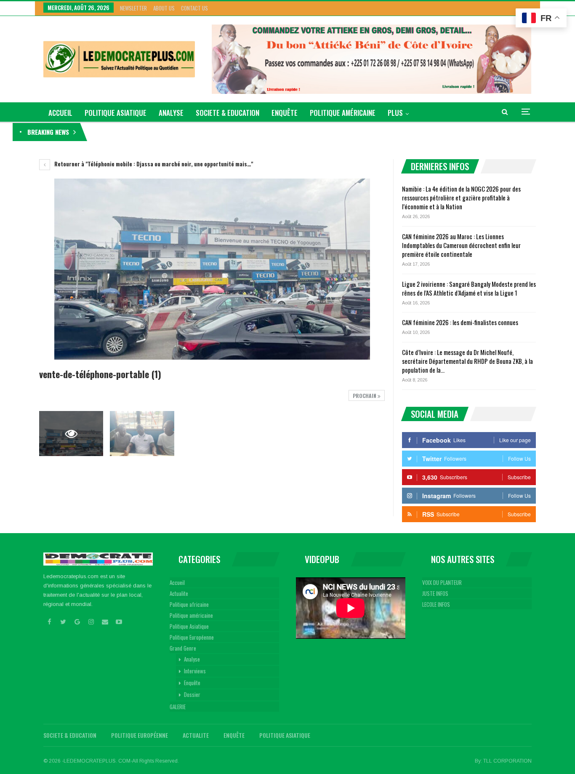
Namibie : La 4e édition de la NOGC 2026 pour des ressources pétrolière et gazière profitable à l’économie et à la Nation (227, 132)
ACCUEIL (60, 112)
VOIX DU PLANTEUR (442, 582)
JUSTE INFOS (435, 593)
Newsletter (133, 8)
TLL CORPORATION (507, 761)
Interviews (195, 671)
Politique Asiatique (115, 112)
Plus (395, 112)
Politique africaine (189, 604)
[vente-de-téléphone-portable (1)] (142, 433)
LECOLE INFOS (436, 604)
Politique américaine (342, 112)
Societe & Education (227, 112)
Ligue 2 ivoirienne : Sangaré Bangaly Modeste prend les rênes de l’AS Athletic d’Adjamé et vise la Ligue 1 (469, 288)
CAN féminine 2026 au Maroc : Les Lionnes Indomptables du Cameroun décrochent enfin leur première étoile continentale (461, 245)
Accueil (177, 582)
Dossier (192, 694)
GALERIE (178, 706)
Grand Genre (183, 648)
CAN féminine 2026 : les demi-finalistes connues (460, 322)
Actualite (179, 593)
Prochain (365, 395)
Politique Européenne (192, 637)
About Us (164, 8)
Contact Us (194, 8)
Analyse (171, 112)
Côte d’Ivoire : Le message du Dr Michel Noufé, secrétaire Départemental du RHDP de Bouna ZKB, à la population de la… (467, 360)
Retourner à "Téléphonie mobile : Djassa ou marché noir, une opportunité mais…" (153, 164)
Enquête (285, 112)
